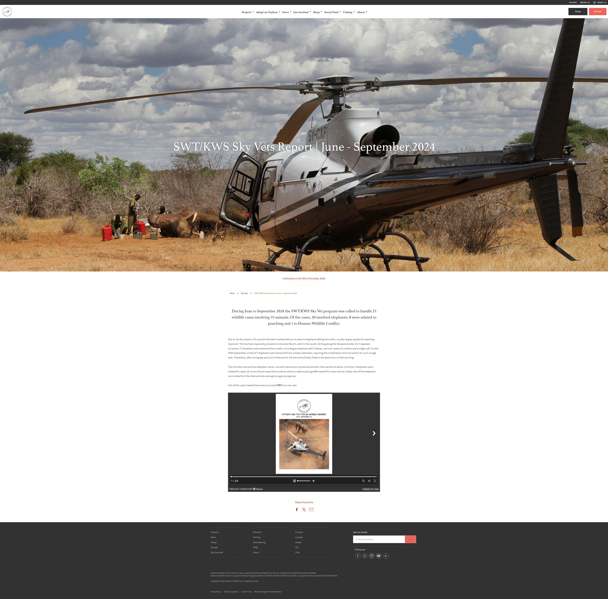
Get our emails (360, 532)
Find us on (360, 549)
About (256, 552)
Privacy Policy (216, 591)
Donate (597, 11)
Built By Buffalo (276, 591)
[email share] (311, 510)
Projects (215, 532)
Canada (299, 537)
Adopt (578, 11)
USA (297, 552)
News (232, 293)
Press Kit (257, 532)
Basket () (602, 2)
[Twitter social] (364, 558)
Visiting (256, 537)
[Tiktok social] (385, 558)
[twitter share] (304, 510)
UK (296, 547)
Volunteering (259, 542)
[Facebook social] (358, 558)
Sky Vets (244, 293)
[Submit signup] (410, 539)
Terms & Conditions (231, 591)
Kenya (298, 542)
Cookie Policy (246, 591)
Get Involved (217, 552)
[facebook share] (297, 510)
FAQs (255, 547)
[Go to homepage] (7, 11)
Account (573, 2)
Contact (299, 532)
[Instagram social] (371, 558)
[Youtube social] (378, 558)
